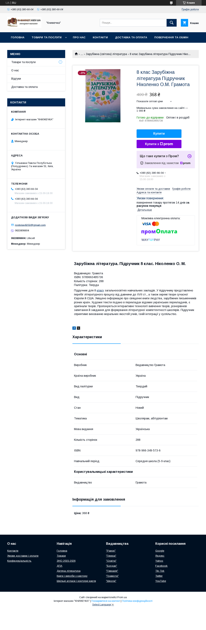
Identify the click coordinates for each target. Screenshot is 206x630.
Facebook (161, 565)
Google (159, 550)
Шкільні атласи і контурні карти (76, 580)
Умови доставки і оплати (22, 555)
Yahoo (159, 560)
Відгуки (16, 78)
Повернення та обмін (171, 37)
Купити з (152, 144)
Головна (17, 37)
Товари (61, 555)
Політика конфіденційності (137, 601)
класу (100, 290)
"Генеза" (111, 555)
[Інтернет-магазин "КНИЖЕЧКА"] (24, 27)
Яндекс (159, 555)
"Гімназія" (112, 570)
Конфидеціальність (19, 560)
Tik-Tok (159, 570)
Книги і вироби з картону (72, 575)
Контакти (100, 37)
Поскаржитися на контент (105, 601)
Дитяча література (68, 570)
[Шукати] (172, 23)
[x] (78, 328)
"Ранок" (111, 550)
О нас (15, 70)
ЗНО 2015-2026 (66, 560)
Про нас (79, 37)
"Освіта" (111, 560)
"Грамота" (112, 575)
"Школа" (111, 580)
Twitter (159, 575)
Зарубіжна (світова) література (106, 54)
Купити (159, 133)
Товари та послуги (47, 37)
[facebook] (74, 328)
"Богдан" (111, 565)
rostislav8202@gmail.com (30, 224)
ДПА (59, 565)
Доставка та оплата (131, 37)
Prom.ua (122, 597)
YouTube (160, 580)
